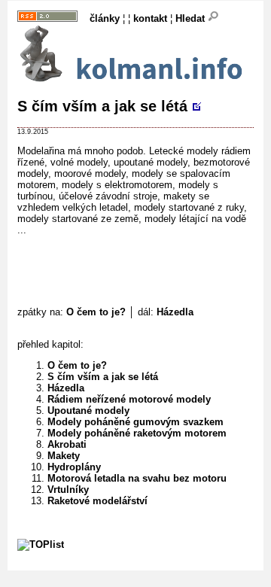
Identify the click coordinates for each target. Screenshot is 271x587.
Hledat (191, 18)
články (105, 18)
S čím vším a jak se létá (102, 106)
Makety (63, 455)
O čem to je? (96, 312)
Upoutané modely (88, 410)
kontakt (150, 18)
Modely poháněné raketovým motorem (137, 433)
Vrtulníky (68, 489)
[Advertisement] (144, 264)
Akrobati (67, 444)
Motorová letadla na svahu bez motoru (137, 478)
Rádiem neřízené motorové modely (129, 399)
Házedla (175, 312)
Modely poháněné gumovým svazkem (135, 421)
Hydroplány (74, 467)
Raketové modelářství (97, 500)
